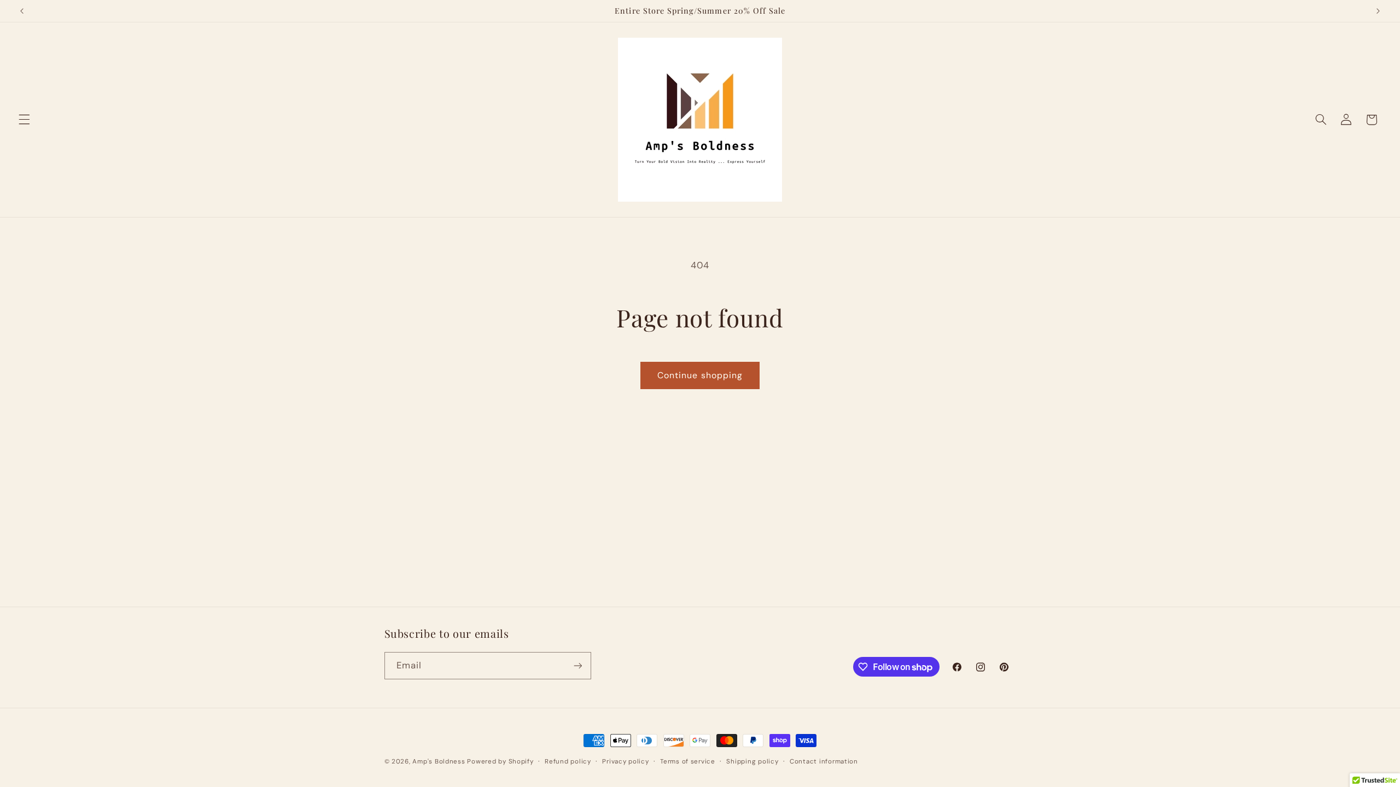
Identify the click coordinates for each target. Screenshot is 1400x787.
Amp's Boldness (438, 761)
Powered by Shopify (500, 761)
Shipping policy (752, 761)
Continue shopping (700, 375)
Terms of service (687, 761)
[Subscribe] (577, 665)
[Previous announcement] (22, 11)
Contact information (824, 761)
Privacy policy (625, 761)
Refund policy (568, 761)
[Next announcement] (1378, 11)
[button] (24, 119)
